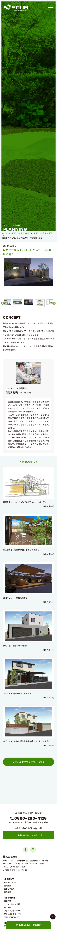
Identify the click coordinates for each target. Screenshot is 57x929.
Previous (2, 303)
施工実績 (7, 907)
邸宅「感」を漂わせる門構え (15, 645)
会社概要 (7, 885)
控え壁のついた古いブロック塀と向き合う (21, 549)
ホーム (5, 233)
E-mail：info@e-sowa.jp (15, 869)
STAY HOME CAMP (11, 917)
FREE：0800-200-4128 (14, 866)
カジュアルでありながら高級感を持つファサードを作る (26, 741)
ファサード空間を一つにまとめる (17, 693)
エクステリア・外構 (12, 904)
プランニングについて (20, 233)
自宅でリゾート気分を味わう (15, 597)
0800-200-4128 (30, 818)
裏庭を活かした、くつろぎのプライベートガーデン (25, 502)
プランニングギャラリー (43, 233)
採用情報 (7, 892)
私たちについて (10, 882)
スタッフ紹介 (9, 889)
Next (53, 303)
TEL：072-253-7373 (13, 863)
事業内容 (7, 901)
